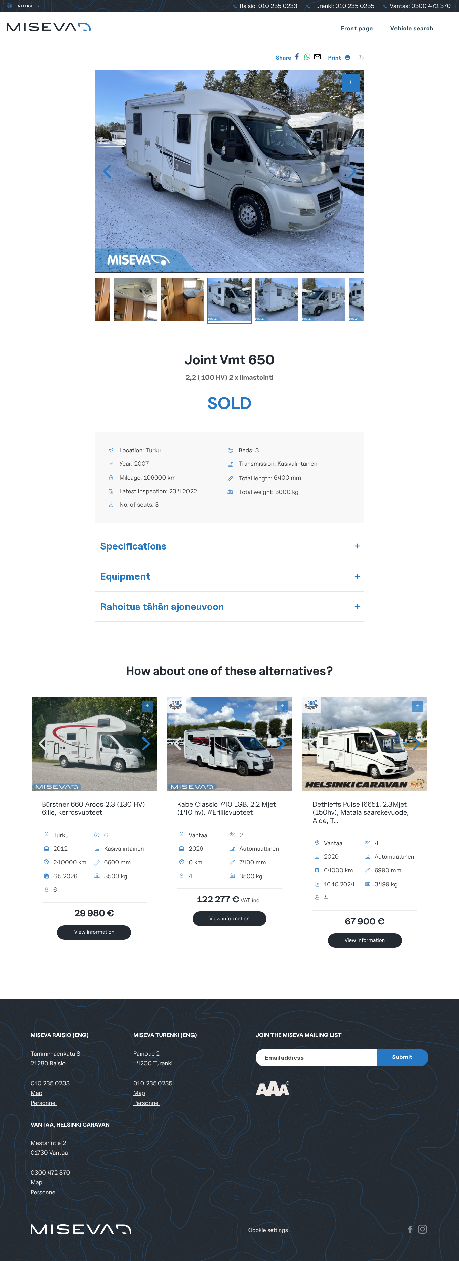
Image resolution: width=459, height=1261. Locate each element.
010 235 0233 (50, 1083)
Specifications (133, 546)
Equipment (125, 576)
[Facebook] (297, 56)
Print (335, 57)
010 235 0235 (152, 1083)
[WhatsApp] (307, 56)
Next (352, 171)
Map (36, 1093)
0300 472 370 (50, 1172)
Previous (107, 171)
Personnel (44, 1103)
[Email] (317, 56)
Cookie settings (268, 1230)
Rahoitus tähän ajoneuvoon (162, 606)
